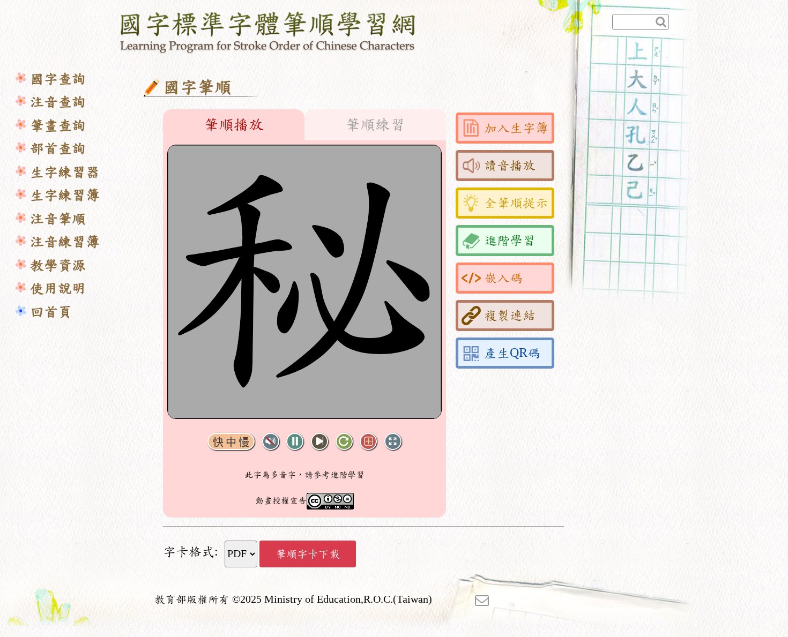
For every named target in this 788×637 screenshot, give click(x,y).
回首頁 (51, 312)
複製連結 (510, 315)
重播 (344, 441)
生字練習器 (65, 172)
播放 (295, 441)
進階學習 (510, 240)
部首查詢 (58, 148)
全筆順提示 (516, 203)
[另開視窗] (482, 599)
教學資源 (58, 265)
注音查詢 (58, 102)
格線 (368, 441)
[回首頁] (268, 30)
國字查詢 (58, 79)
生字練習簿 (65, 195)
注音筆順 (58, 219)
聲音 (270, 441)
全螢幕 (393, 441)
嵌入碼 (503, 278)
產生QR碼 (512, 353)
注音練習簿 (65, 242)
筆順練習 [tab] (375, 124)
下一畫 (319, 441)
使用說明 (58, 288)
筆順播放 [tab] (234, 124)
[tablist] (304, 124)
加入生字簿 (516, 128)
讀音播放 (510, 165)
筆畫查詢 (58, 125)
